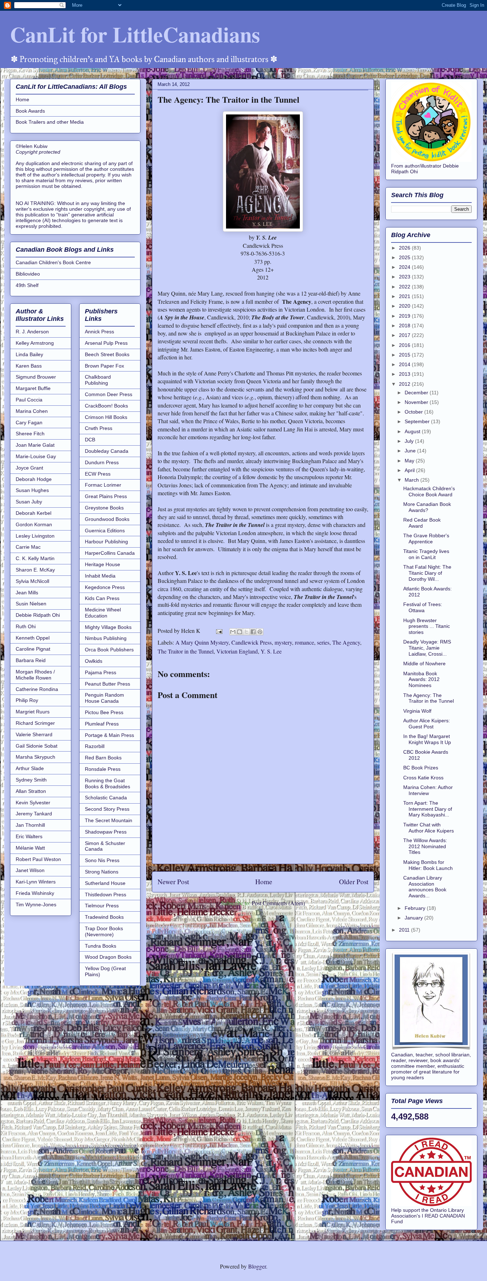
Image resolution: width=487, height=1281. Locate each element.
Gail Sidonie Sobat (36, 746)
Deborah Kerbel (33, 513)
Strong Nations (101, 872)
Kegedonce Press (105, 587)
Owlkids (93, 661)
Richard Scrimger (35, 723)
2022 (405, 286)
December (417, 392)
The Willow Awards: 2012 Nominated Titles (425, 846)
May (410, 460)
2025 (405, 257)
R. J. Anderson (32, 331)
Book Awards (30, 111)
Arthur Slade (30, 768)
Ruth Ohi (26, 626)
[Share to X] (246, 631)
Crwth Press (98, 428)
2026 (405, 248)
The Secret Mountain (108, 820)
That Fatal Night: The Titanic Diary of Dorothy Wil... (427, 573)
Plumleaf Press (102, 724)
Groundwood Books (107, 519)
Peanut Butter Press (107, 684)
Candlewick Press (251, 642)
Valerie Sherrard (34, 734)
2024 (405, 267)
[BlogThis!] (239, 631)
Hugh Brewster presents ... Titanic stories (426, 626)
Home (263, 881)
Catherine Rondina (37, 689)
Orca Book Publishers (109, 649)
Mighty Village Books (108, 627)
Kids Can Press (102, 598)
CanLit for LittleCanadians (135, 34)
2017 (405, 335)
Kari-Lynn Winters (36, 882)
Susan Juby (29, 501)
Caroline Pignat (33, 649)
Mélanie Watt (30, 848)
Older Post (353, 881)
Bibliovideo (28, 274)
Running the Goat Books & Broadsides (107, 783)
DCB (90, 439)
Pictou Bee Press (104, 712)
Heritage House (102, 564)
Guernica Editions (105, 530)
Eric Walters (29, 836)
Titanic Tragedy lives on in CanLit (426, 554)
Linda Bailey (29, 354)
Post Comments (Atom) (278, 903)
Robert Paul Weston (38, 859)
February (416, 908)
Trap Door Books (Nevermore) (104, 931)
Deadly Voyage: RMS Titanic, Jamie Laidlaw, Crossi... (427, 648)
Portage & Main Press (109, 735)
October (414, 412)
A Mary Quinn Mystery (202, 642)
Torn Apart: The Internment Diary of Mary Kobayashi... (427, 809)
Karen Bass (29, 366)
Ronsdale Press (103, 769)
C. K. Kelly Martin (35, 558)
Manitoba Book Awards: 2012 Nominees (421, 679)
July (410, 441)
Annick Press (99, 331)
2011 (405, 930)
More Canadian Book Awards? (427, 507)
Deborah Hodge (34, 479)
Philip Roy (27, 700)
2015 (405, 355)
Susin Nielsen (31, 603)
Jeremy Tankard (34, 813)
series (323, 642)
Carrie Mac (28, 547)
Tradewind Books (104, 917)
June (411, 451)
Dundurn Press (102, 462)
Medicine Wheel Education (103, 613)
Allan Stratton (31, 791)
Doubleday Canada (106, 451)
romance (304, 642)
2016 (405, 345)
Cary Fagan (29, 422)
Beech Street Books (107, 354)
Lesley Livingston (35, 536)
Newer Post (173, 881)
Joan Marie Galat (35, 445)
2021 (405, 296)
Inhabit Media (100, 576)
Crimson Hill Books (106, 417)
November (417, 402)
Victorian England (237, 651)
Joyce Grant (29, 468)
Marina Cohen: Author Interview (428, 790)
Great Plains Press (106, 496)
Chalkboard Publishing (98, 380)
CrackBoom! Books (106, 406)
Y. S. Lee (271, 651)
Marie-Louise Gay (36, 456)
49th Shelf (27, 285)
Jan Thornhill (30, 825)
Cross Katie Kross (423, 777)
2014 (405, 364)
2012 (405, 384)
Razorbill (94, 746)
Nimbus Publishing (106, 638)
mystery (283, 642)
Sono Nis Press (102, 860)
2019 (405, 316)
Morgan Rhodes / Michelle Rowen (35, 675)
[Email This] (232, 631)
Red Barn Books (103, 757)
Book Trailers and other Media (50, 122)
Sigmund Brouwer (36, 377)
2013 (405, 374)
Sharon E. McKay (35, 570)
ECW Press (98, 474)
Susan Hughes (32, 490)
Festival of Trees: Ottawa (422, 607)
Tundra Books (100, 946)
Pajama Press (100, 672)
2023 (405, 277)
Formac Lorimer (103, 485)
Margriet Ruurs (33, 711)
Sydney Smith (31, 780)
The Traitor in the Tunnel (186, 651)
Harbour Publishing (106, 541)
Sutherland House (105, 883)
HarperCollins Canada (110, 553)
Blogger (257, 1266)
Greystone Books (104, 508)
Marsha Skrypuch (35, 757)
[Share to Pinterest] (259, 631)
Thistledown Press (105, 894)
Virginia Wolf (417, 711)
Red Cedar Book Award (422, 523)
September (418, 421)
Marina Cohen (32, 411)
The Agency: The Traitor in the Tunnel (428, 698)
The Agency (346, 642)
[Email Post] (218, 630)
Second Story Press (107, 809)
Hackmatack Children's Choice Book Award (429, 491)
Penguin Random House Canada (104, 698)
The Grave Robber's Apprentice (426, 538)
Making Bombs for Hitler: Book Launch (428, 865)
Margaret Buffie (33, 388)
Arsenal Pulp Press (106, 343)
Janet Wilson (30, 870)
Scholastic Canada (106, 797)
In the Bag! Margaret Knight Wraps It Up (427, 739)
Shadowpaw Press (106, 832)
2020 (405, 306)
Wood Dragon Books (108, 957)
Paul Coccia (29, 400)
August (413, 431)
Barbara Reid (31, 660)
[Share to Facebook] (253, 631)
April (410, 470)
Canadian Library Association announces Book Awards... (424, 886)
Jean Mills (27, 592)
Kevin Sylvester (33, 802)
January (414, 918)
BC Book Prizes (420, 767)
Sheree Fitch (30, 433)
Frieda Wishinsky (35, 893)
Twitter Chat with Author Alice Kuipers (428, 828)
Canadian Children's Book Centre (53, 262)
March (412, 480)
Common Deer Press (108, 394)
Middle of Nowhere (424, 663)
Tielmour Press (102, 905)
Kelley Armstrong (35, 343)
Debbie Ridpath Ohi (38, 615)
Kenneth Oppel (33, 638)
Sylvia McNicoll (32, 581)
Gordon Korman (34, 524)
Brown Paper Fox (104, 366)
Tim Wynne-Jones (36, 904)
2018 (405, 325)
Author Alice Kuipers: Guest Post (426, 723)
